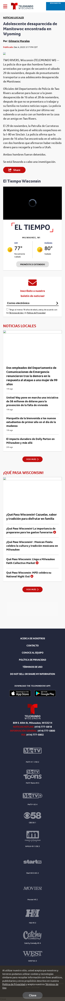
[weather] (10, 250)
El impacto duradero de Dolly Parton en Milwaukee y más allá (30, 441)
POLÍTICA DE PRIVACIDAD (32, 659)
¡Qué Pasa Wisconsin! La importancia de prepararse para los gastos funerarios (30, 530)
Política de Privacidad (36, 312)
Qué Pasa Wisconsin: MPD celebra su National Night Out (28, 574)
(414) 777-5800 (46, 730)
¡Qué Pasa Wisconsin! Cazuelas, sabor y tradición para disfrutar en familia (31, 516)
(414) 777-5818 (43, 726)
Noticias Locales (13, 17)
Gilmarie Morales (19, 41)
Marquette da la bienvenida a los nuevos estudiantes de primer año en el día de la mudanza (31, 422)
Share (16, 170)
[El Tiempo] (32, 231)
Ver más (31, 459)
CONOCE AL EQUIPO (32, 652)
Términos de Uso (16, 312)
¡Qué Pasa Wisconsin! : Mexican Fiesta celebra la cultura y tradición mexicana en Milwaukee (32, 545)
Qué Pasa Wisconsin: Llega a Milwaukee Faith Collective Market (30, 561)
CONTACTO (33, 645)
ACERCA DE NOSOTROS (32, 638)
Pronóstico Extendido (32, 264)
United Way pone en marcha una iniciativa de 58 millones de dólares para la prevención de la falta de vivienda (32, 401)
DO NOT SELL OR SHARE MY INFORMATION (32, 674)
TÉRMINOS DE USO (32, 667)
